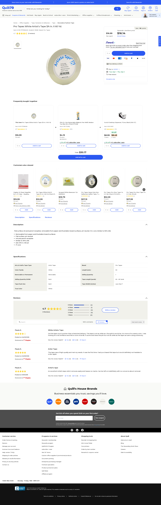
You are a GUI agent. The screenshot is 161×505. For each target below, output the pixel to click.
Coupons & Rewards (18, 15)
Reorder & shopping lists (89, 440)
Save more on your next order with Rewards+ (27, 2)
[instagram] (71, 430)
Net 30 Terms (46, 452)
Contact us (5, 464)
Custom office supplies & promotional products (56, 455)
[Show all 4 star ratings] (82, 307)
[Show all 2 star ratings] (81, 312)
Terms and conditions (71, 423)
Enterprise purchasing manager (51, 461)
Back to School (48, 15)
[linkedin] (77, 430)
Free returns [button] (112, 74)
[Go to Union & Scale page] (102, 402)
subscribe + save (59, 15)
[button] (117, 9)
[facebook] (82, 430)
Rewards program (47, 443)
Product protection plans (50, 468)
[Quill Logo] (8, 8)
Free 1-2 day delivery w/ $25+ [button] (22, 205)
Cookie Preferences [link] (86, 496)
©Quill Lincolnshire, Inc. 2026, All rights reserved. (39, 489)
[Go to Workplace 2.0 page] (111, 402)
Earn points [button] (141, 28)
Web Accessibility (126, 452)
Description (20, 217)
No (75, 340)
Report (84, 340)
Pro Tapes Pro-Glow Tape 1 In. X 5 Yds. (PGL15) (136, 193)
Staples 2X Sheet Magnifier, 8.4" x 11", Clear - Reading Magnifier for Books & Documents (22, 193)
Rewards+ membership (49, 440)
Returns (4, 443)
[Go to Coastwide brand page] (58, 402)
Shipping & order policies (10, 455)
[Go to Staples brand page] (84, 402)
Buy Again (38, 15)
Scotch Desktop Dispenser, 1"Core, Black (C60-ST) (120, 122)
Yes (68, 340)
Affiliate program (47, 474)
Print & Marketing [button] (72, 15)
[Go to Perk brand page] (76, 402)
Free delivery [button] (41, 205)
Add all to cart (80, 157)
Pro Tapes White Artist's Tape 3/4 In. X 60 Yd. (33, 122)
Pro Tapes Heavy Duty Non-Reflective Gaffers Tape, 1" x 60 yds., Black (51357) (90, 193)
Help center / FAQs (8, 452)
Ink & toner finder (86, 443)
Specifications (34, 217)
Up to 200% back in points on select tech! (80, 2)
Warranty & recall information (11, 458)
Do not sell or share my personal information (106, 496)
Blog (122, 443)
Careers (123, 449)
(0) (92, 310)
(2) (91, 305)
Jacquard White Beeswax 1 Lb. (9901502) (68, 193)
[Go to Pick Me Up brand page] (67, 402)
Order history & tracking (9, 440)
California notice (72, 496)
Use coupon (99, 418)
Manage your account (9, 446)
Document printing (48, 458)
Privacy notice (61, 496)
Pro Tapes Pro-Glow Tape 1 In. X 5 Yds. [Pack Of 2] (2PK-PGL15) (113, 193)
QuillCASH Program (48, 446)
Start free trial (140, 43)
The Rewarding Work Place (129, 446)
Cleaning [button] (117, 15)
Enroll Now (121, 36)
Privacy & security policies (10, 461)
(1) (91, 307)
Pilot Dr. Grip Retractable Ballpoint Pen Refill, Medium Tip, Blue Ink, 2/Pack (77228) (77, 123)
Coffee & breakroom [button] (103, 15)
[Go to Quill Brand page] (49, 402)
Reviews (48, 217)
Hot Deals (30, 15)
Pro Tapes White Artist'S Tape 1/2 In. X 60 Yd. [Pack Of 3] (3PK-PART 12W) (45, 193)
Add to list (111, 79)
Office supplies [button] (87, 15)
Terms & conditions (48, 496)
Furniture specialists (48, 464)
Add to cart (128, 53)
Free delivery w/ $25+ (115, 64)
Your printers (85, 446)
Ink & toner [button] (127, 15)
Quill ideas (45, 471)
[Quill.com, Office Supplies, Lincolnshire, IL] (20, 488)
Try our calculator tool (117, 47)
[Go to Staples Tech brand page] (93, 402)
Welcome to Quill (126, 440)
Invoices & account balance (10, 449)
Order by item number (88, 449)
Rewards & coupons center (89, 452)
